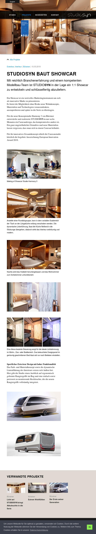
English (12, 2)
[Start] (76, 14)
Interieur (18, 66)
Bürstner (26, 66)
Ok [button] (90, 527)
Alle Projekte (15, 59)
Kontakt (55, 15)
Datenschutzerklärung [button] (39, 530)
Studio (12, 15)
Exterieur (10, 66)
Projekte (26, 15)
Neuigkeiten (40, 15)
